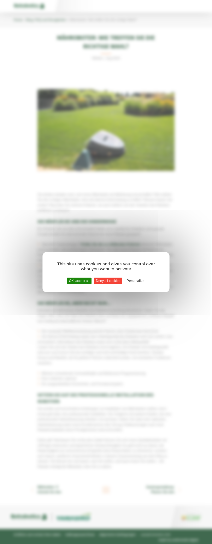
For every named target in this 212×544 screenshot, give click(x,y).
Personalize (135, 281)
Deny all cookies (108, 281)
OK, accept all (79, 281)
